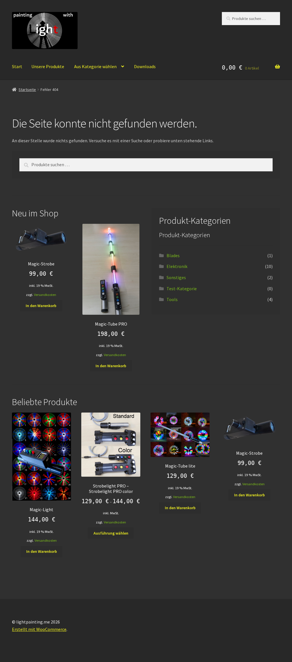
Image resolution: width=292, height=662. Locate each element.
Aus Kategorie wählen (95, 66)
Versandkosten (45, 295)
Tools (172, 299)
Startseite (27, 89)
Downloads (145, 66)
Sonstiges (176, 277)
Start (17, 66)
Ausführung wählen (111, 533)
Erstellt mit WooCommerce (39, 629)
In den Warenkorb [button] (41, 305)
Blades (173, 255)
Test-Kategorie (182, 288)
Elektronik (177, 266)
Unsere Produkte (47, 66)
